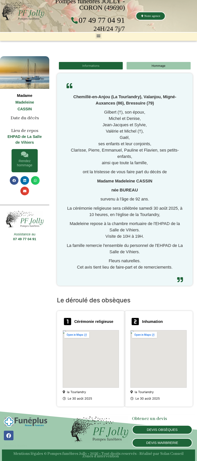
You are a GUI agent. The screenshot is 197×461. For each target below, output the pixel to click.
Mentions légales (15, 445)
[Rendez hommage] (24, 154)
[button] (98, 36)
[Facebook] (8, 435)
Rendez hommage (24, 163)
